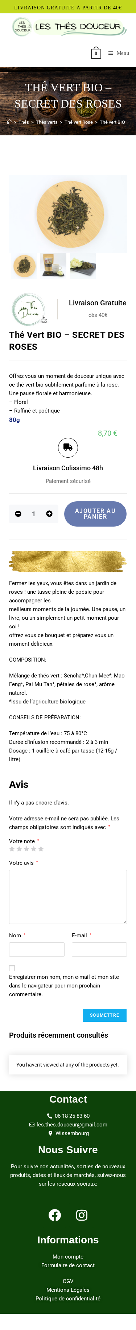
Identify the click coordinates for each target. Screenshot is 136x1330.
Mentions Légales (68, 1290)
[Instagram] (81, 1215)
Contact (68, 1099)
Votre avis (23, 863)
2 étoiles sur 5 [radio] (19, 848)
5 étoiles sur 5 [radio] (41, 848)
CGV (68, 1281)
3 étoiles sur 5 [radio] (26, 848)
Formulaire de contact (68, 1265)
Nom (17, 935)
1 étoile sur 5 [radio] (12, 848)
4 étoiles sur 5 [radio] (33, 848)
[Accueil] (9, 122)
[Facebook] (54, 1215)
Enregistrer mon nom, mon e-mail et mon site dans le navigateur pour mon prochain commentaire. (64, 986)
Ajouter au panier (95, 513)
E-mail (81, 935)
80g (14, 419)
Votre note (24, 841)
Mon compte (68, 1256)
